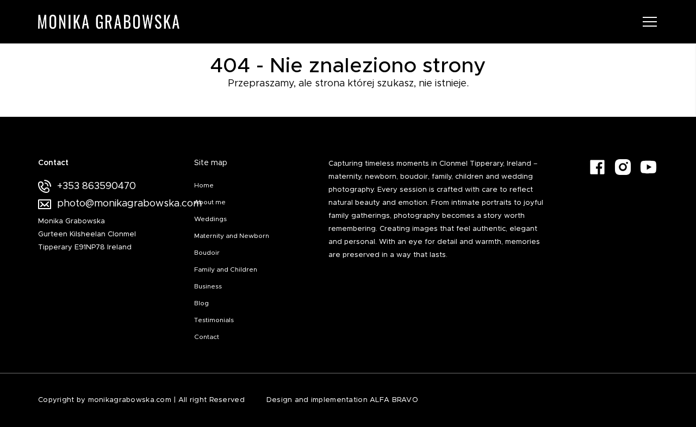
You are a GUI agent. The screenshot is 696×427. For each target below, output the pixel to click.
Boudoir (207, 252)
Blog (201, 303)
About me (210, 202)
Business (208, 286)
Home (204, 185)
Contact (206, 337)
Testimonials (214, 320)
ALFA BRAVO (394, 400)
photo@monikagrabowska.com (114, 204)
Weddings (210, 219)
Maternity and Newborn (231, 236)
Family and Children (225, 269)
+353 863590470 (96, 186)
